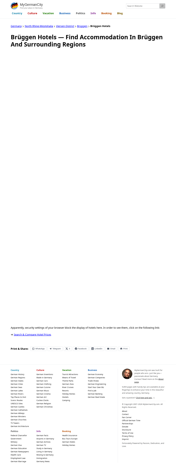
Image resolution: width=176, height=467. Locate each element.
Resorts (65, 390)
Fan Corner (127, 417)
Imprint (125, 439)
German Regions (18, 377)
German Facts (42, 435)
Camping (66, 400)
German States (17, 381)
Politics (14, 431)
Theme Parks (67, 381)
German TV (41, 445)
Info (38, 431)
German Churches (18, 419)
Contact (125, 414)
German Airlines (43, 442)
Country (15, 370)
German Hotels (68, 442)
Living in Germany (44, 451)
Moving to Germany (44, 455)
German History (17, 374)
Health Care (16, 455)
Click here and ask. (144, 397)
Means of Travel (69, 377)
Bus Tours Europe (69, 438)
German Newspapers (20, 451)
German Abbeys (17, 413)
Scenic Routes (17, 400)
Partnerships (127, 423)
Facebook (82, 348)
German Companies (96, 377)
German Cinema (43, 394)
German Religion (43, 403)
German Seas (16, 387)
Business (92, 370)
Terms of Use (127, 433)
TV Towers (15, 423)
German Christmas (44, 407)
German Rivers (17, 394)
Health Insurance (69, 435)
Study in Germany (44, 448)
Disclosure (126, 430)
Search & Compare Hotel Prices (32, 334)
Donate (125, 426)
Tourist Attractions (70, 374)
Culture (40, 370)
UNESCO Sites (17, 403)
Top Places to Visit (18, 397)
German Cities (17, 384)
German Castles (17, 407)
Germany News (43, 461)
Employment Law (18, 458)
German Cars (42, 381)
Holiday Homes (68, 394)
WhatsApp (40, 348)
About (124, 411)
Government (16, 438)
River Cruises (68, 387)
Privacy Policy (127, 436)
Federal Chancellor (19, 435)
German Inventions (44, 374)
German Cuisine (43, 387)
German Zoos (68, 384)
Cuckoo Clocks (42, 400)
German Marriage (18, 461)
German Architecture (20, 426)
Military (14, 442)
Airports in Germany (45, 438)
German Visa (16, 445)
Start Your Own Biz (96, 387)
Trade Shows (93, 381)
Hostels (65, 397)
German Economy (95, 374)
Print (125, 348)
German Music (42, 390)
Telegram (57, 348)
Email (112, 348)
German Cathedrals (19, 410)
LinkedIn (98, 348)
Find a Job (92, 390)
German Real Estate (96, 397)
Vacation (66, 370)
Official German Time (131, 420)
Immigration (41, 458)
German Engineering (97, 384)
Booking (66, 431)
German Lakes (17, 390)
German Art (41, 397)
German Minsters (18, 416)
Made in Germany (44, 377)
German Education (19, 448)
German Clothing (43, 384)
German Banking (95, 394)
